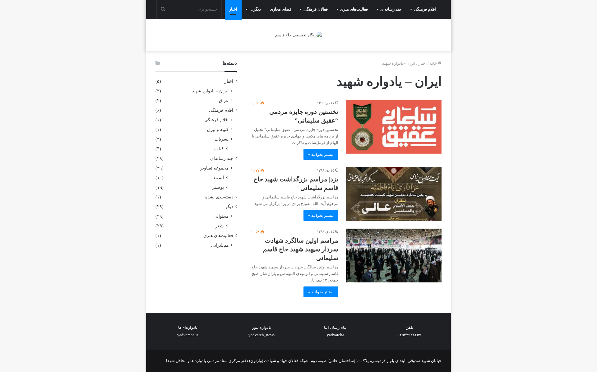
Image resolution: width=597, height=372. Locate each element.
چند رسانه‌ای (390, 9)
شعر (219, 225)
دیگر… (255, 9)
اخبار (233, 9)
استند (218, 177)
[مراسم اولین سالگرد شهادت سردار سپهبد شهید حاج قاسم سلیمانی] (394, 255)
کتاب (219, 148)
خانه (434, 63)
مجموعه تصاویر (214, 167)
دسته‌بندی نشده (219, 197)
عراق (224, 100)
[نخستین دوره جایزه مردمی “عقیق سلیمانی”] (394, 127)
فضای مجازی (280, 9)
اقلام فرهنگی (425, 9)
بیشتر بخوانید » (321, 154)
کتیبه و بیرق (218, 129)
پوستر (218, 187)
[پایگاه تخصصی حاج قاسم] (298, 34)
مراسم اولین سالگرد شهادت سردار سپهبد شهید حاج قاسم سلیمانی (300, 249)
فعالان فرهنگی (315, 9)
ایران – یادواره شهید (210, 90)
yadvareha (335, 334)
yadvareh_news (261, 334)
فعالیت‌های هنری (354, 9)
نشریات (222, 139)
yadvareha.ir (187, 334)
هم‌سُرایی (220, 245)
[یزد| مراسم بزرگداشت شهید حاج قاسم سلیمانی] (394, 194)
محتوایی (221, 216)
